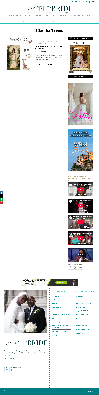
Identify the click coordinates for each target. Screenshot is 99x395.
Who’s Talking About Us (58, 322)
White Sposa (79, 333)
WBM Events (79, 296)
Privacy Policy (36, 390)
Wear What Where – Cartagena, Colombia (48, 47)
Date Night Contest (57, 335)
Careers (54, 318)
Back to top (90, 391)
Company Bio (55, 296)
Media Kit (54, 303)
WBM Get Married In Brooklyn (84, 329)
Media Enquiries (56, 307)
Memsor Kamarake (41, 51)
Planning (58, 41)
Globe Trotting (51, 41)
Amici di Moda (80, 300)
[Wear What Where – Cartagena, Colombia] (18, 53)
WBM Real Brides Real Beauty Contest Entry (60, 326)
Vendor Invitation (80, 322)
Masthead (54, 300)
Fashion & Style (39, 41)
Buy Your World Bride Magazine (61, 314)
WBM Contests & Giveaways (60, 331)
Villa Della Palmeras (81, 325)
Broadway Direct (80, 307)
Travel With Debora (81, 318)
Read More (49, 64)
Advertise (54, 311)
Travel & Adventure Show (83, 314)
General (45, 41)
